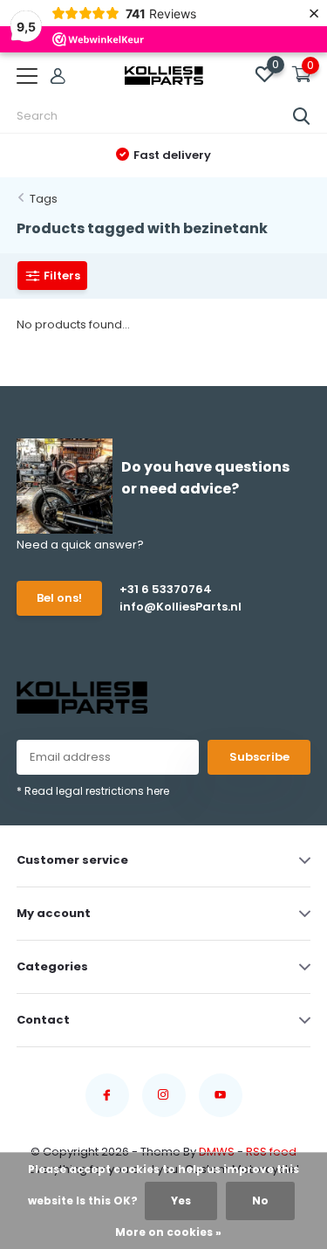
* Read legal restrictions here (93, 790)
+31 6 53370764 (165, 589)
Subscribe (259, 757)
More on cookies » (168, 1232)
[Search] (301, 116)
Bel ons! (59, 598)
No (260, 1200)
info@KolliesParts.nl (180, 606)
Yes (181, 1200)
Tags (44, 198)
